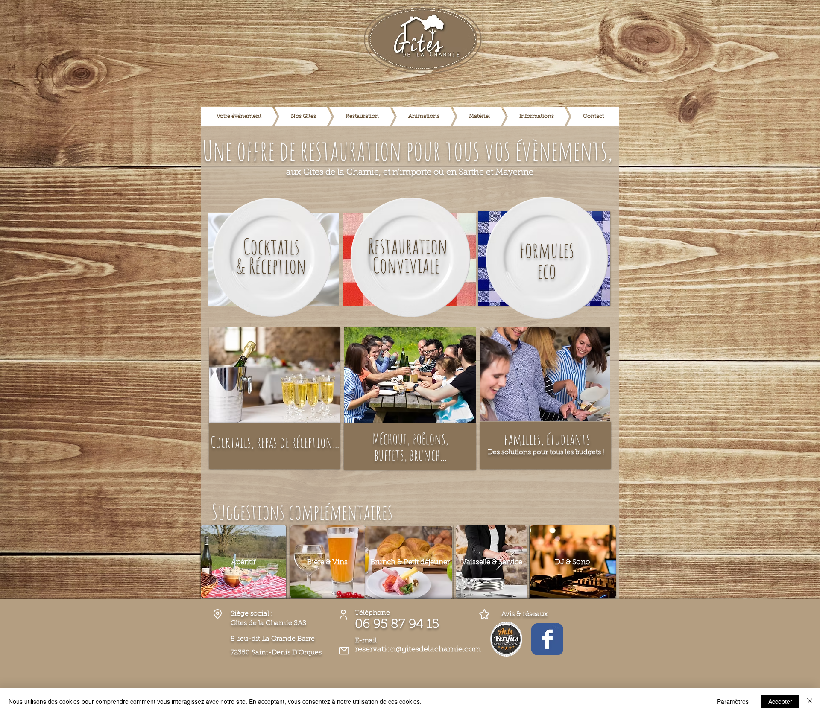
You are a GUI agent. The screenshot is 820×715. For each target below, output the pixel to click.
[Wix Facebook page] (547, 639)
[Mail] (344, 651)
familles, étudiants (547, 439)
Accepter (780, 701)
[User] (343, 614)
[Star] (484, 614)
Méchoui (389, 438)
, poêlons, (427, 438)
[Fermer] (810, 701)
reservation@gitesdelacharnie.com (418, 650)
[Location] (217, 614)
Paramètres (733, 701)
